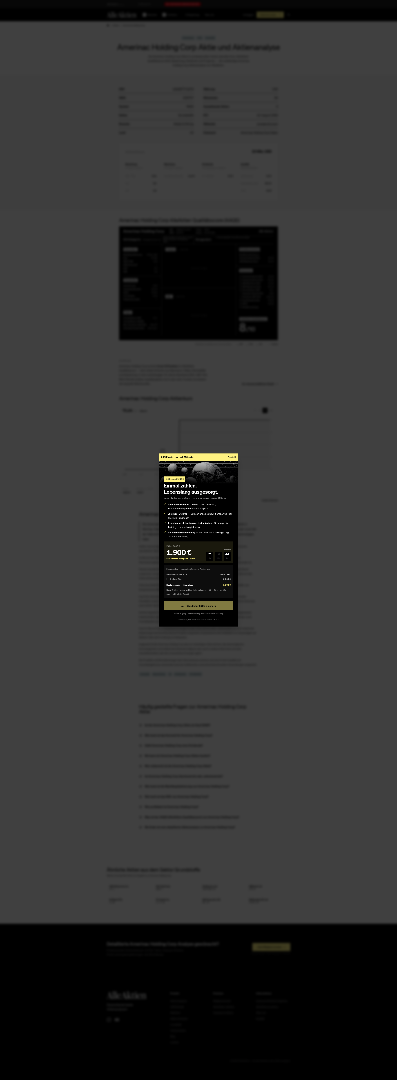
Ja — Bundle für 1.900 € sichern (198, 605)
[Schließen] (233, 464)
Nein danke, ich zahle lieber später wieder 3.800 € (198, 619)
